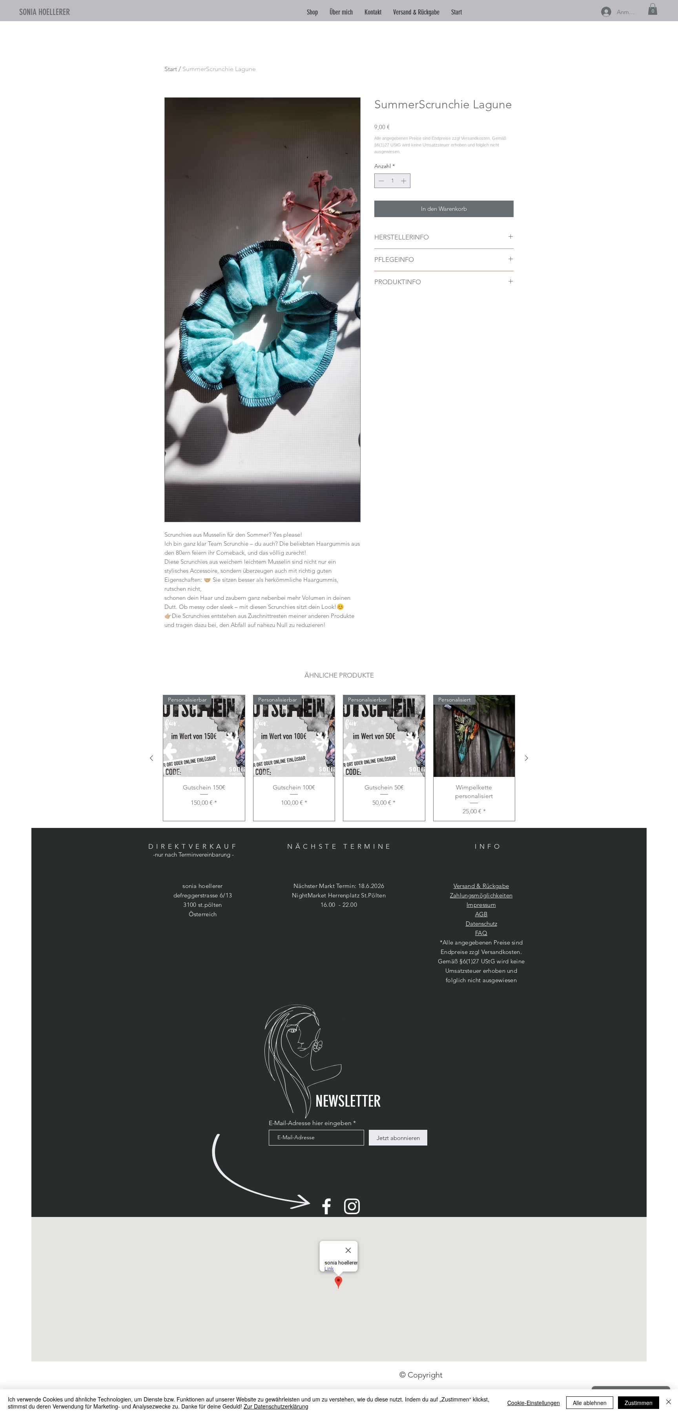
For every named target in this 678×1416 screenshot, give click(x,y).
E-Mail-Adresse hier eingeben (310, 1123)
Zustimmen (638, 1403)
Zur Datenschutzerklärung (276, 1406)
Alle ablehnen (590, 1403)
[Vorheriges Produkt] (151, 758)
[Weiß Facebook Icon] (326, 1206)
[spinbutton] (392, 181)
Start (170, 69)
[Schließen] (668, 1403)
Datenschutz (481, 923)
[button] (341, 12)
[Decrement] (380, 181)
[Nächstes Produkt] (526, 758)
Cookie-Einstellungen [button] (533, 1403)
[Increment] (404, 181)
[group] (339, 758)
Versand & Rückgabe (481, 886)
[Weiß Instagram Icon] (352, 1206)
